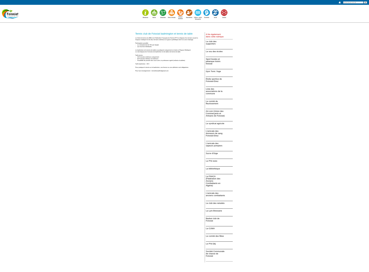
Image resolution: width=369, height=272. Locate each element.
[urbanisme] (162, 19)
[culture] (197, 19)
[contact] (224, 19)
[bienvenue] (145, 19)
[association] (189, 19)
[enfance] (180, 19)
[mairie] (154, 19)
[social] (215, 19)
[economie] (206, 19)
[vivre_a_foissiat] (171, 19)
